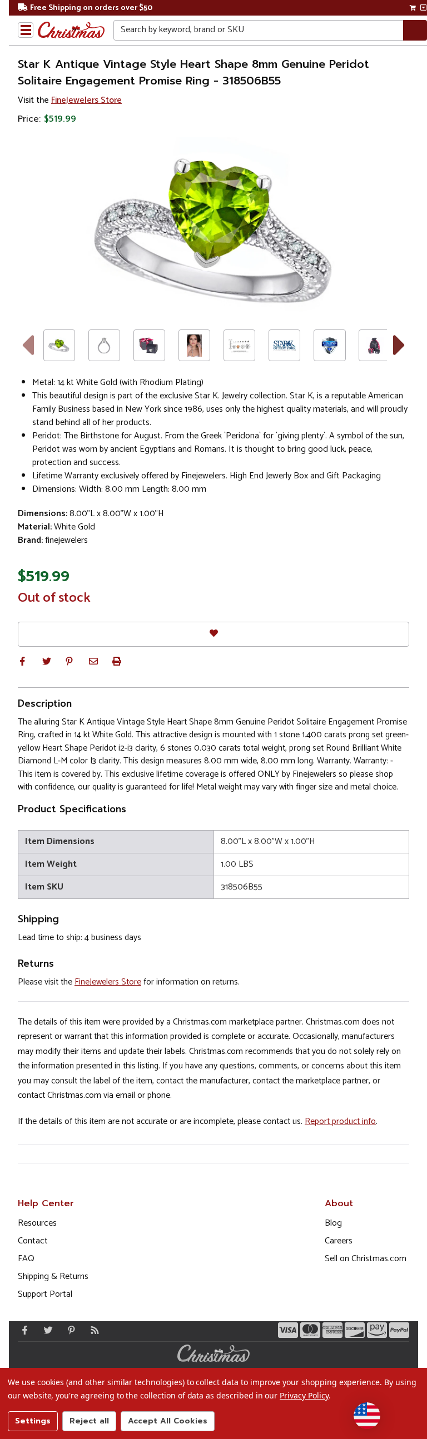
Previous (27, 345)
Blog (333, 1223)
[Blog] (92, 1330)
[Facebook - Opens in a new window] (22, 1330)
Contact (33, 1240)
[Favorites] (213, 634)
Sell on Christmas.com (365, 1258)
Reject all (89, 1421)
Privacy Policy (304, 1395)
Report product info (340, 1121)
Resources (37, 1223)
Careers (338, 1240)
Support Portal (45, 1294)
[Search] (415, 30)
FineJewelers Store (86, 100)
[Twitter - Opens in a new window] (45, 1330)
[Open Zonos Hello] (367, 1415)
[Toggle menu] (25, 30)
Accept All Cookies (167, 1421)
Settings (33, 1421)
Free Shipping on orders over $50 (91, 8)
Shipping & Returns (53, 1276)
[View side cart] (423, 7)
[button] (22, 661)
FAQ (26, 1258)
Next (399, 345)
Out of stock (54, 598)
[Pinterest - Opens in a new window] (68, 1330)
